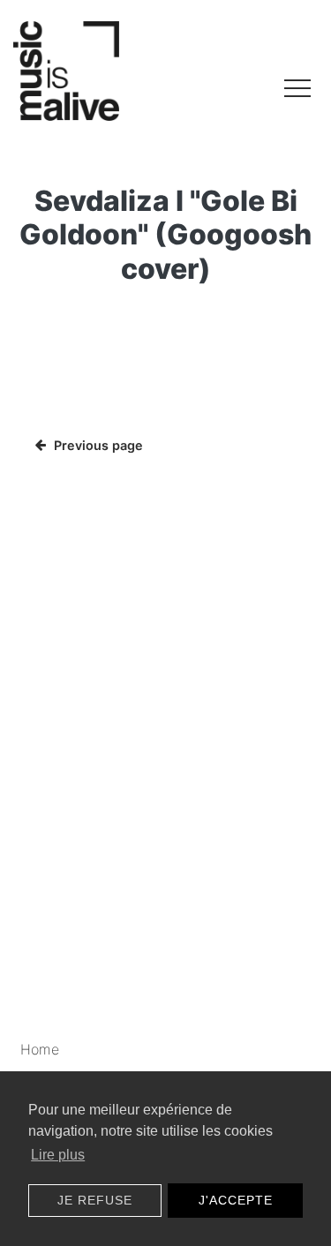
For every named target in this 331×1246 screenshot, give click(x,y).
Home (39, 1049)
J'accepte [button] (236, 1200)
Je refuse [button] (94, 1200)
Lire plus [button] (58, 1154)
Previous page (98, 445)
